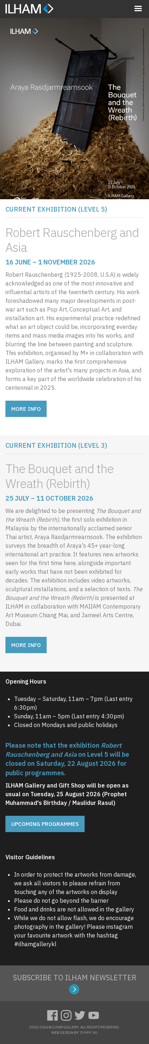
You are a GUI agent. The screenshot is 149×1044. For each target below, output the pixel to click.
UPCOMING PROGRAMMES (45, 823)
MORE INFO (26, 408)
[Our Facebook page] (54, 1014)
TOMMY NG (89, 1032)
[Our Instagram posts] (67, 1014)
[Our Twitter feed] (81, 1014)
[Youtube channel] (95, 1014)
